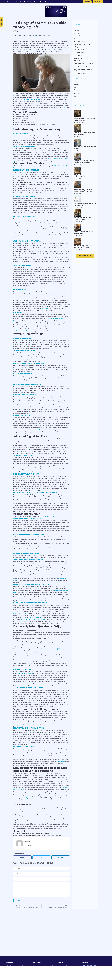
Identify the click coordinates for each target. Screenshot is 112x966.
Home (8, 1)
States (21, 1)
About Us (14, 1)
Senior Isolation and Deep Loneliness (84, 63)
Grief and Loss (78, 58)
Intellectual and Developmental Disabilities (83, 70)
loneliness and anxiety (44, 430)
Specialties (37, 1)
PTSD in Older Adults (80, 61)
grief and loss (45, 308)
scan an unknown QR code (21, 501)
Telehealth (77, 30)
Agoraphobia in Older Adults (82, 44)
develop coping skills (22, 331)
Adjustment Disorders (80, 41)
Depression (77, 33)
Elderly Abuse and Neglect (81, 47)
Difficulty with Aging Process (82, 52)
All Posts (29, 845)
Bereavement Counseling (81, 39)
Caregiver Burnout (79, 50)
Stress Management (79, 73)
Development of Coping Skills (82, 66)
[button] (22, 857)
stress (28, 700)
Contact (55, 1)
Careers (76, 87)
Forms (44, 1)
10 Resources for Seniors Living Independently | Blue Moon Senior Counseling (38, 835)
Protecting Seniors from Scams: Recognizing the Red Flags (32, 833)
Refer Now (87, 1)
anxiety (27, 742)
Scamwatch (50, 298)
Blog (51, 1)
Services (29, 1)
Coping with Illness (79, 55)
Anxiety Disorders (79, 36)
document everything (26, 673)
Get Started (97, 1)
